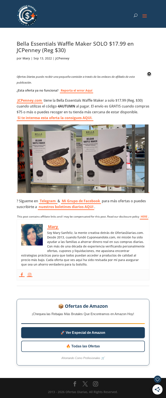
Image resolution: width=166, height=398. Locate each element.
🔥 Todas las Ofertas (83, 346)
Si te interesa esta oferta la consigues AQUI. (55, 117)
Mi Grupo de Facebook (81, 201)
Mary (26, 58)
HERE (144, 216)
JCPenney (62, 58)
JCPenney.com (30, 100)
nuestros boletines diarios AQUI (66, 206)
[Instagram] (29, 275)
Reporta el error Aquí (76, 90)
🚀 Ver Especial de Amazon (83, 332)
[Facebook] (22, 275)
